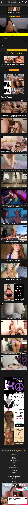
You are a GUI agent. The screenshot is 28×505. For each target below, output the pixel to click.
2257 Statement (14, 469)
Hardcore (14, 479)
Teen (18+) (14, 478)
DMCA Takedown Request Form (14, 473)
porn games (14, 5)
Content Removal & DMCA (14, 467)
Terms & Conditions (14, 464)
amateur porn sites (12, 451)
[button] (14, 25)
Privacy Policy (14, 465)
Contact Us (14, 472)
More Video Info (14, 69)
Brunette (14, 481)
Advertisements (14, 470)
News (14, 462)
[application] (14, 25)
